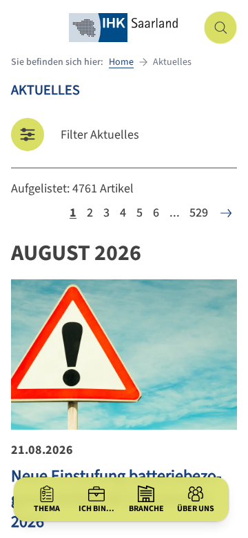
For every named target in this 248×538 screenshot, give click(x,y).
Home (121, 62)
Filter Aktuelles (100, 134)
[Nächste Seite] (226, 213)
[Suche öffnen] (220, 27)
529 (198, 212)
